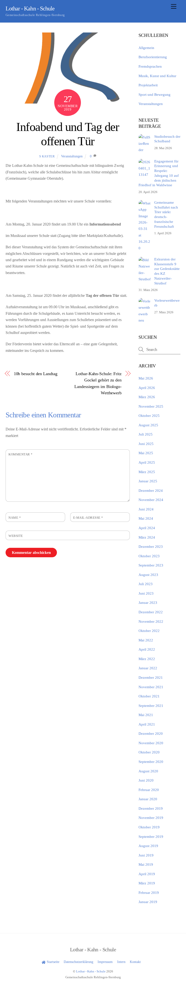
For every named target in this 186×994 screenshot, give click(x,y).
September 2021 (151, 705)
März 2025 (147, 472)
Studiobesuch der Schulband (167, 138)
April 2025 (147, 462)
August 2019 (148, 846)
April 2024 (147, 528)
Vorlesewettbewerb (167, 302)
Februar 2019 (149, 892)
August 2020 (148, 771)
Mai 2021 (146, 715)
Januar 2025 (148, 481)
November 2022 (151, 621)
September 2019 (151, 836)
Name (14, 517)
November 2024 (151, 500)
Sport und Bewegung (154, 94)
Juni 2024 (146, 509)
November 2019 (151, 818)
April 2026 (147, 388)
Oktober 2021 (149, 696)
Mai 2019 (146, 864)
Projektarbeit (148, 85)
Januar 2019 (148, 902)
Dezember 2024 (151, 490)
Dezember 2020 (151, 733)
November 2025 (151, 406)
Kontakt (135, 962)
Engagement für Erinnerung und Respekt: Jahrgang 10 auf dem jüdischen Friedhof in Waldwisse (159, 173)
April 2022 (147, 649)
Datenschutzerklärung (78, 962)
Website (15, 536)
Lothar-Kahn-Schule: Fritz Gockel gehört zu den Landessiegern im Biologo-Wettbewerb (98, 383)
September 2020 (151, 762)
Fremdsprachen (150, 66)
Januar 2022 (148, 668)
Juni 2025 (146, 444)
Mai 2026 (146, 378)
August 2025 (148, 425)
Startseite (52, 962)
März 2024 (147, 537)
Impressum (105, 962)
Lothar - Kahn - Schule (91, 971)
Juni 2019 (146, 855)
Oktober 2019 (149, 827)
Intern (121, 962)
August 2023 (148, 575)
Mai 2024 (146, 518)
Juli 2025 (146, 434)
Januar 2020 (148, 799)
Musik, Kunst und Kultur (157, 76)
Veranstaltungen (72, 156)
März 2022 (147, 659)
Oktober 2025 (149, 415)
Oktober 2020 (149, 752)
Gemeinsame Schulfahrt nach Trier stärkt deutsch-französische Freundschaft (166, 214)
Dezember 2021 (151, 677)
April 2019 (147, 874)
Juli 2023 (146, 584)
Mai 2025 (146, 453)
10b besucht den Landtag (35, 373)
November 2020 (151, 743)
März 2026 (147, 397)
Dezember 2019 (151, 808)
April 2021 (147, 724)
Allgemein (146, 48)
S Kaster (47, 156)
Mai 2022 (146, 640)
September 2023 (151, 565)
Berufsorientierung (153, 57)
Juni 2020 (146, 780)
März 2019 (147, 883)
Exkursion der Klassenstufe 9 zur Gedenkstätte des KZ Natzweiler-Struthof (167, 271)
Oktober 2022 (149, 631)
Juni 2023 (146, 593)
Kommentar (20, 454)
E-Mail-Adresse (88, 517)
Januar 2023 (148, 602)
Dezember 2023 (151, 546)
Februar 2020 (149, 790)
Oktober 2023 (149, 556)
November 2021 (151, 687)
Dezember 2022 (151, 612)
